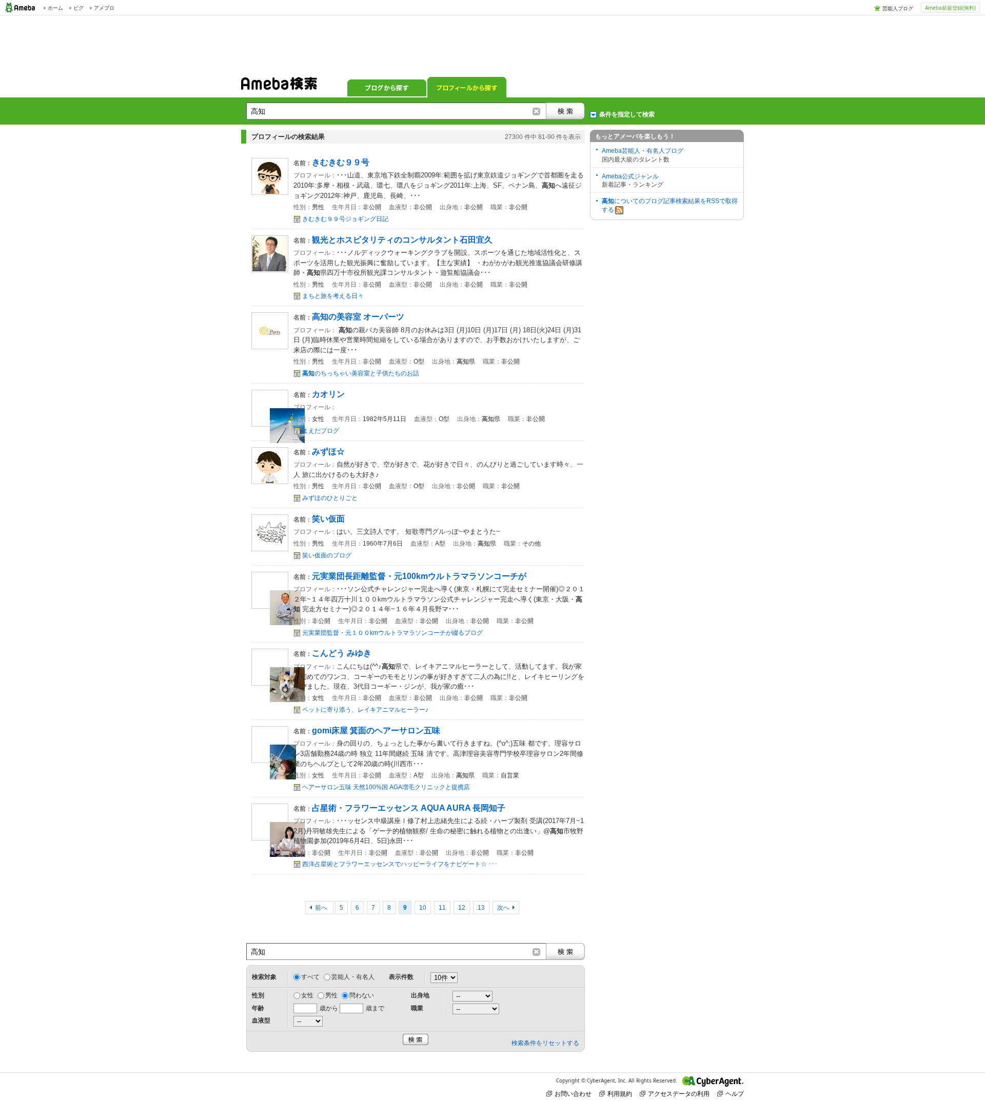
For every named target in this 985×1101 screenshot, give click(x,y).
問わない (361, 995)
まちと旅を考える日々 (333, 295)
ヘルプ (734, 1093)
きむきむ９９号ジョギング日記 (345, 219)
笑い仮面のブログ (326, 555)
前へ (322, 907)
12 (461, 907)
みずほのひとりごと (330, 498)
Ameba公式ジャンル (630, 176)
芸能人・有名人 (353, 976)
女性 (307, 995)
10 (422, 907)
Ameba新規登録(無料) (950, 7)
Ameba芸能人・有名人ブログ (642, 150)
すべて (310, 976)
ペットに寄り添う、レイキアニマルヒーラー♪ (365, 709)
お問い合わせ (573, 1093)
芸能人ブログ (897, 8)
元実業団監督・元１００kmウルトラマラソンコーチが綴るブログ (392, 632)
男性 (331, 995)
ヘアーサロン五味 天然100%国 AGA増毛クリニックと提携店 (386, 787)
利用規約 (619, 1093)
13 (481, 907)
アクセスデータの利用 (679, 1093)
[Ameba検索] (279, 86)
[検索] (565, 111)
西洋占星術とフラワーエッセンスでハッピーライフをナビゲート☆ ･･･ (400, 864)
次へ (503, 907)
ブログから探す (386, 87)
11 (442, 907)
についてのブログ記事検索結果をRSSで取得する (670, 205)
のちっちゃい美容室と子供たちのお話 (360, 373)
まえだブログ (320, 430)
